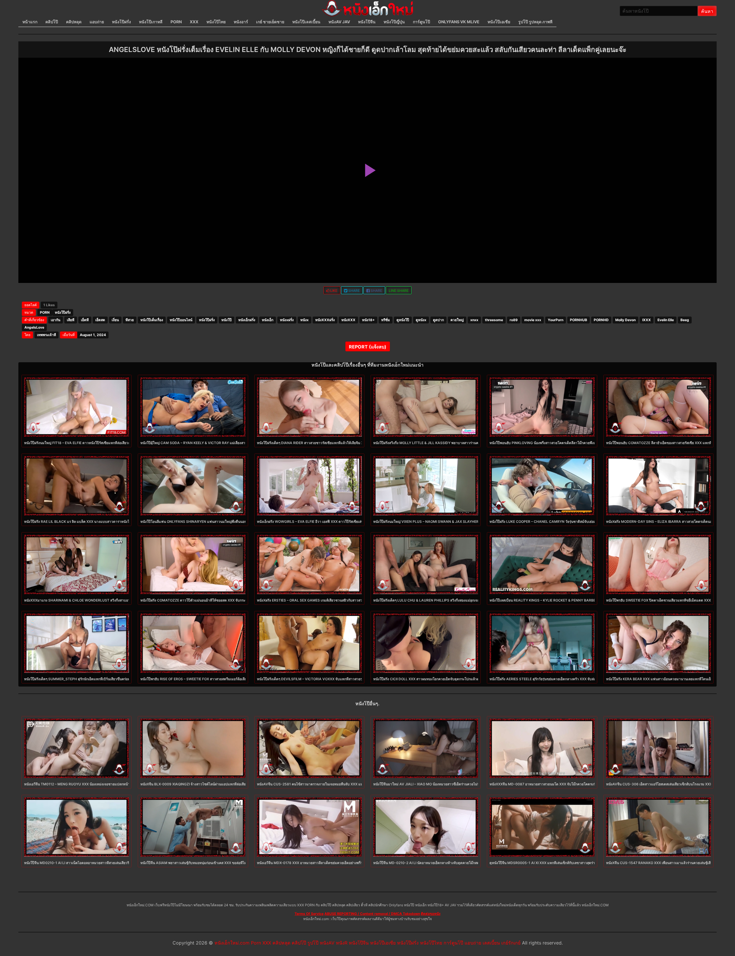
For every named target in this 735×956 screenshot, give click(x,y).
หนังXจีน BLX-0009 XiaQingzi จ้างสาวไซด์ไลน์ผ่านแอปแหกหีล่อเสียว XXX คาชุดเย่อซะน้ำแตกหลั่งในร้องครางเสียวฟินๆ (231, 784)
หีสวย (129, 320)
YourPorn (555, 320)
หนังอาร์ (241, 21)
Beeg (684, 320)
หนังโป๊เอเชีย (499, 21)
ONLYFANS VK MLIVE (458, 21)
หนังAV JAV (339, 21)
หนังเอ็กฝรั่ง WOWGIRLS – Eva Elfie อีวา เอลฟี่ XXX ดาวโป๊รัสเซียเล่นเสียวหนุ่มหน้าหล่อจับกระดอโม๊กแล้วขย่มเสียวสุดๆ (347, 521)
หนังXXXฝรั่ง (325, 320)
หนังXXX (348, 320)
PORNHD (601, 320)
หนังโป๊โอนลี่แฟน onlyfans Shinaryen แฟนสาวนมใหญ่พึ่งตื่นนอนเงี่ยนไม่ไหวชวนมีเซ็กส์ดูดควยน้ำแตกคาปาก (226, 521)
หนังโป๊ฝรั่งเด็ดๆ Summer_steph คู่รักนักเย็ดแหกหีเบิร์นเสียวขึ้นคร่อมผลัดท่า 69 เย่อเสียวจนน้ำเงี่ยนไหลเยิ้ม (105, 679)
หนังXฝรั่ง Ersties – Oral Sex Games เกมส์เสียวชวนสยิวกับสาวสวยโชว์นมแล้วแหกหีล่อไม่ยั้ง (329, 600)
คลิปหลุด (74, 21)
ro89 (514, 320)
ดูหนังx (421, 320)
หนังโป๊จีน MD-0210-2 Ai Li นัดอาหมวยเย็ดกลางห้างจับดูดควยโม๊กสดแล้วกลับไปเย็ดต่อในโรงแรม (447, 863)
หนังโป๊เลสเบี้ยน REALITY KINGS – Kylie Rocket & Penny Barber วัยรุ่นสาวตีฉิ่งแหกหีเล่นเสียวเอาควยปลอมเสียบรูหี (581, 600)
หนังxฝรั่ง (287, 320)
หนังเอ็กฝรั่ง (246, 320)
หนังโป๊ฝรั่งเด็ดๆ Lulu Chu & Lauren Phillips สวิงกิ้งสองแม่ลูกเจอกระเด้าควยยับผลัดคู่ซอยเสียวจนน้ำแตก (455, 600)
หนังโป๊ (226, 320)
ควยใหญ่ (457, 320)
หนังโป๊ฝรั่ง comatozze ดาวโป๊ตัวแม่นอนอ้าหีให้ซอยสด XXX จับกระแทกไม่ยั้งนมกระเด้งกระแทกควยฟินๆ (220, 600)
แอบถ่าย (97, 21)
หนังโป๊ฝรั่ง (121, 21)
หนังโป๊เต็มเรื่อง (151, 320)
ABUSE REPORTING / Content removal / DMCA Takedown (372, 913)
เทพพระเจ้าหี (46, 335)
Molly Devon (625, 320)
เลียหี (70, 320)
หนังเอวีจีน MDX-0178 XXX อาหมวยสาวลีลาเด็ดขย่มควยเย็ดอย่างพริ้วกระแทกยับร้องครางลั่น (326, 863)
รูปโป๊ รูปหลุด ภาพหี (535, 21)
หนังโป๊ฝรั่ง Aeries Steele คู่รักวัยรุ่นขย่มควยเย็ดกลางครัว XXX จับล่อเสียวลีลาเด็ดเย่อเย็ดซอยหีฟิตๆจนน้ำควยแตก (576, 679)
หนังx (304, 320)
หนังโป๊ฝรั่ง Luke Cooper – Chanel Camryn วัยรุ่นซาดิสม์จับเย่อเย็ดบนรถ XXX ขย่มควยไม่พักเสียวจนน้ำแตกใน (577, 521)
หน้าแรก (29, 21)
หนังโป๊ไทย (216, 21)
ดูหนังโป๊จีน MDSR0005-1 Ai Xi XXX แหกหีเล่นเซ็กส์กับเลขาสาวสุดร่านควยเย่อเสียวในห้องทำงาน (563, 863)
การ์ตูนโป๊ (421, 21)
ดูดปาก (438, 320)
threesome (494, 320)
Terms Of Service (309, 913)
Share (353, 290)
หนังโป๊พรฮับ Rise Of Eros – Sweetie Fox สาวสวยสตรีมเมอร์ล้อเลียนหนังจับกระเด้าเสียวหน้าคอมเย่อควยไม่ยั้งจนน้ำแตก (232, 679)
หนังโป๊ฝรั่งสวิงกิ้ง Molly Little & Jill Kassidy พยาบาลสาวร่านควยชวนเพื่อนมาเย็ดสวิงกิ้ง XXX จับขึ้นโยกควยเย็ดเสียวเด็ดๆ (469, 443)
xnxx (474, 320)
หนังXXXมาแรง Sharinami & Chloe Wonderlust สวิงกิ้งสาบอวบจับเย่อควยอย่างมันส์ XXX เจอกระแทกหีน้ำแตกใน (115, 600)
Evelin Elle (665, 320)
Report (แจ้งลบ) (367, 347)
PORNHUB (578, 320)
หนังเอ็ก (267, 320)
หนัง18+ (368, 320)
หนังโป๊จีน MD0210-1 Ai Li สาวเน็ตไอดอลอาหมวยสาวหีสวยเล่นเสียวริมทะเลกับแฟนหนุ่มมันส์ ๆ (95, 863)
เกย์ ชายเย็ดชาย (270, 21)
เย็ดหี (85, 320)
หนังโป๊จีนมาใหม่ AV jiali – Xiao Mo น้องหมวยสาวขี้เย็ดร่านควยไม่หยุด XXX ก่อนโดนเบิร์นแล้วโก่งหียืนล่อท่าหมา (459, 784)
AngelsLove (34, 327)
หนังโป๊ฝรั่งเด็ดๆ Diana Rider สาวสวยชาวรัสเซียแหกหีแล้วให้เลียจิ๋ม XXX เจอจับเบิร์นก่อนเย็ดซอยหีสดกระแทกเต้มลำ (344, 443)
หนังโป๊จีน (367, 21)
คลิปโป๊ (51, 21)
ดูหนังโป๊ (402, 320)
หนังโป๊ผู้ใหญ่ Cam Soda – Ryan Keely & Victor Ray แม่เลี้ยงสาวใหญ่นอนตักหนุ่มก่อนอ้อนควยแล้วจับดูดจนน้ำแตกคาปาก (236, 443)
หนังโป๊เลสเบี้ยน (306, 21)
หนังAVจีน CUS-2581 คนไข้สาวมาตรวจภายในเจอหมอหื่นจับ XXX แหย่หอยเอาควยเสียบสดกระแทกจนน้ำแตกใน (341, 784)
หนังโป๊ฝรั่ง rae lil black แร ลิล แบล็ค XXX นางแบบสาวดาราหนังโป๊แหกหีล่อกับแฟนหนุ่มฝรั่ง (96, 521)
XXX (194, 21)
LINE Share (399, 290)
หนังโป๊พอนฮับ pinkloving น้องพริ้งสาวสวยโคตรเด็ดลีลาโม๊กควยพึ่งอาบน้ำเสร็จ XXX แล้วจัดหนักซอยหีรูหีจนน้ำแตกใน (579, 443)
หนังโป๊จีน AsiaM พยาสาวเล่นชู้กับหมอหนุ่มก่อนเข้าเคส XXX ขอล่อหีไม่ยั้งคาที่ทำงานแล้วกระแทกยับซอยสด (220, 863)
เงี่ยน (115, 320)
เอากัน (55, 320)
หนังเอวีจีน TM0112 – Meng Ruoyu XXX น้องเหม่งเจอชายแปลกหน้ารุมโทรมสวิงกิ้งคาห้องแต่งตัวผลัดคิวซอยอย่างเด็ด (113, 784)
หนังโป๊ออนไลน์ (181, 320)
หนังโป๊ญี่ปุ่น (394, 21)
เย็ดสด (100, 320)
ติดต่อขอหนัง (430, 913)
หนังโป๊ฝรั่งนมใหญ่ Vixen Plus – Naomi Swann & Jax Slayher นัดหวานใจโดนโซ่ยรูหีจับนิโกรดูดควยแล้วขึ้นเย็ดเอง (465, 521)
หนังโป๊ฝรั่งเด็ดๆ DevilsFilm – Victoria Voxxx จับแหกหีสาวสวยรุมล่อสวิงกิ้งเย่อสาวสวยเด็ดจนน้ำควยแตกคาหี (343, 679)
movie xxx (532, 320)
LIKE (333, 290)
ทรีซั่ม (385, 320)
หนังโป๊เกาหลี (151, 21)
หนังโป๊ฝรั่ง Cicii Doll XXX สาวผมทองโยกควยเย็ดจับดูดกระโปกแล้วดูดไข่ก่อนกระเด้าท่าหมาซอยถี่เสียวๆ (452, 679)
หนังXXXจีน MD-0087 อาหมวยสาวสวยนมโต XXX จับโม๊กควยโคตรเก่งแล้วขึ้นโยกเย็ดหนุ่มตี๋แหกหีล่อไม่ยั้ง (569, 784)
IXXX (646, 320)
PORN (176, 21)
